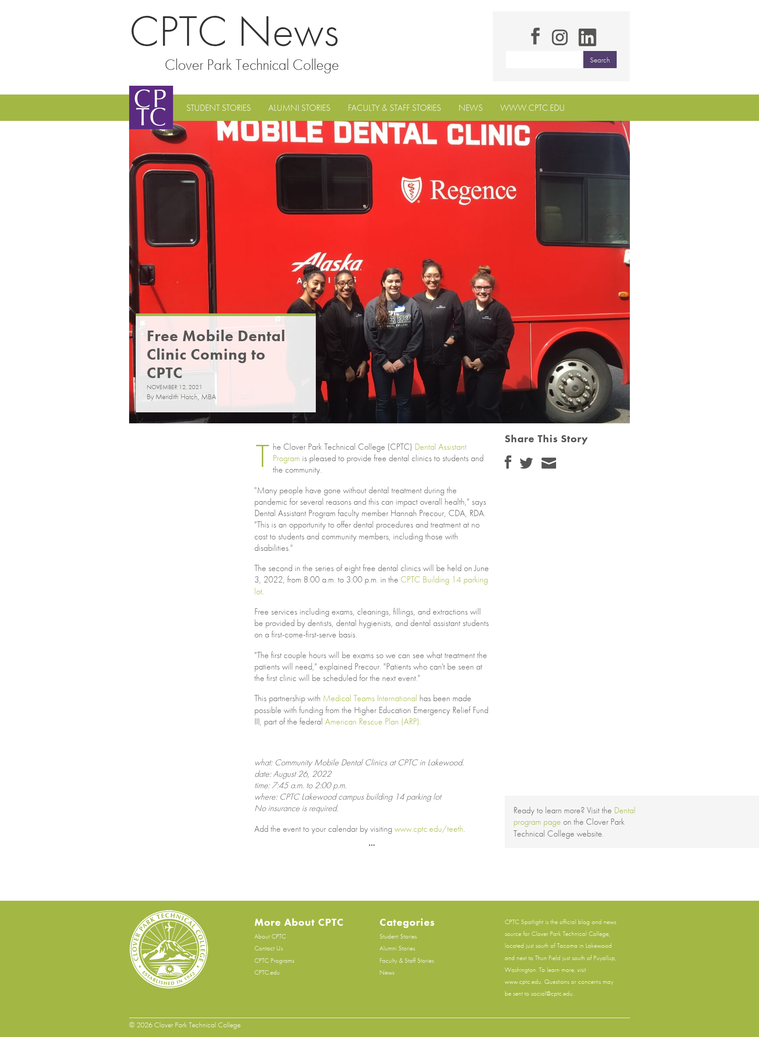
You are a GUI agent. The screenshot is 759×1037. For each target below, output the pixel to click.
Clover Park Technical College (252, 65)
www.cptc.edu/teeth (428, 828)
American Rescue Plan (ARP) (372, 721)
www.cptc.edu (532, 107)
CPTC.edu (267, 972)
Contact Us (268, 948)
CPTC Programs (274, 960)
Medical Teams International (370, 698)
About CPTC (270, 936)
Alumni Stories (299, 107)
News (471, 107)
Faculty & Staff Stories (394, 107)
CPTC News (234, 31)
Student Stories (218, 107)
